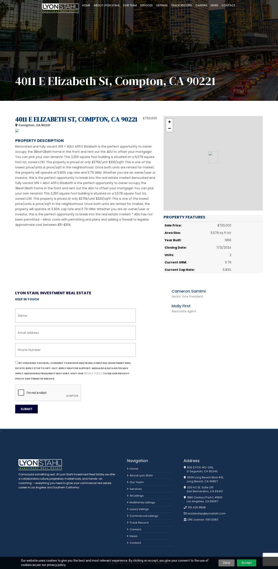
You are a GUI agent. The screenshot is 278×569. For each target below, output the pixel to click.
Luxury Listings (139, 509)
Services (146, 5)
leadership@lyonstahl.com (206, 514)
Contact (228, 5)
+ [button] (169, 122)
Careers (201, 5)
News (214, 5)
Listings (162, 5)
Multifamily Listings (142, 502)
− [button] (169, 128)
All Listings (137, 496)
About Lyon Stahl (107, 5)
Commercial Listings (144, 516)
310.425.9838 (196, 507)
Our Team (130, 5)
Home (86, 5)
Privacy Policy (93, 373)
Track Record (181, 5)
